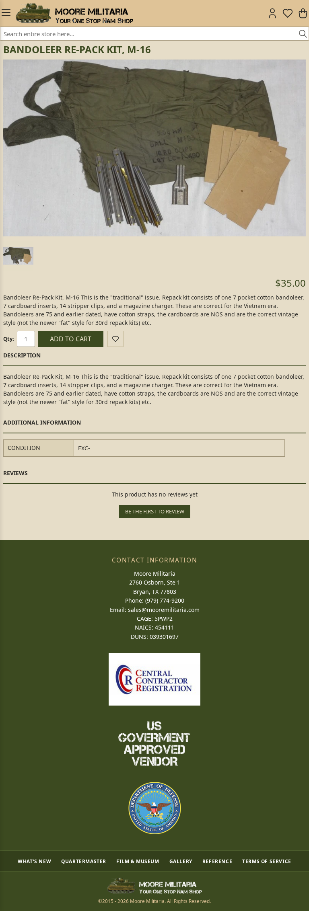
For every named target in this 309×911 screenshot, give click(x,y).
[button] (18, 255)
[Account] (272, 13)
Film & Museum (137, 861)
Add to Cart (70, 338)
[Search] (300, 34)
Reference (217, 861)
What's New (34, 861)
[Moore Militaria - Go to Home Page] (74, 13)
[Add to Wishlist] (115, 339)
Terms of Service (266, 861)
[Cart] (303, 13)
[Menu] (6, 13)
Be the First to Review (154, 511)
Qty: (8, 339)
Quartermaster (83, 861)
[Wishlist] (288, 13)
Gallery (180, 861)
